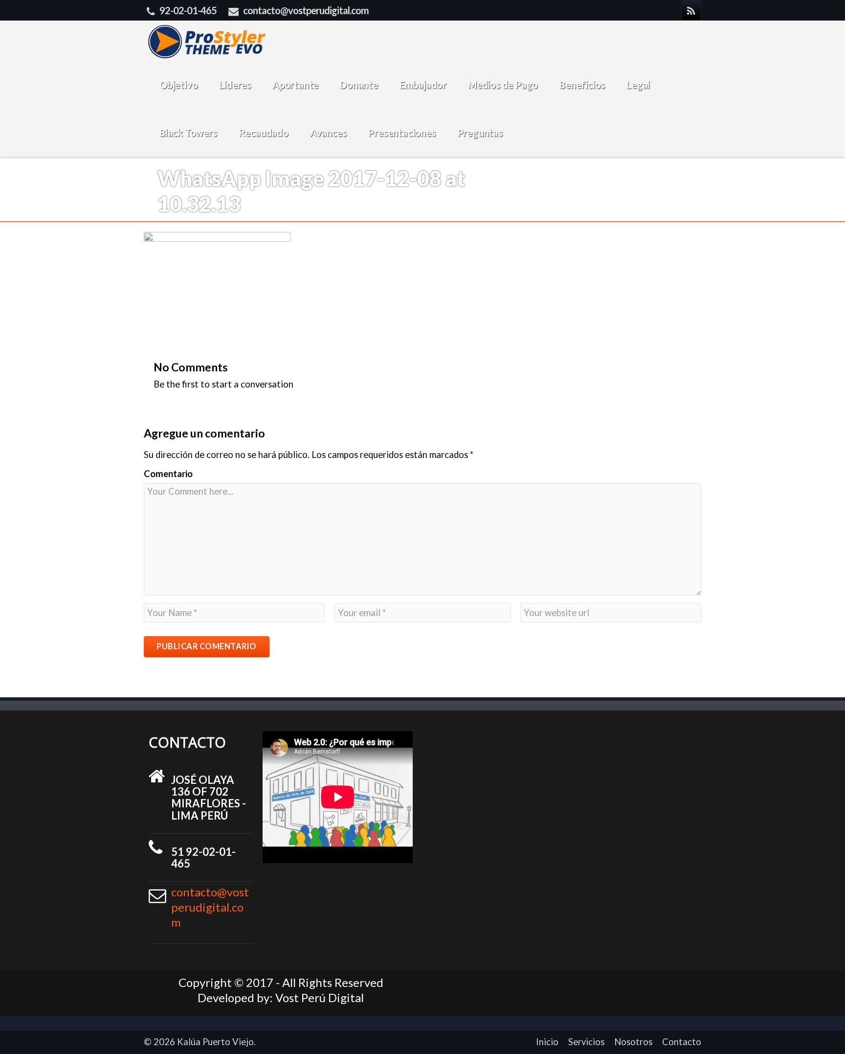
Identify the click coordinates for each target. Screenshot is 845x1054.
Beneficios (582, 85)
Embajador (423, 85)
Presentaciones (401, 132)
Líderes (235, 85)
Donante (359, 85)
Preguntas (480, 132)
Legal (638, 85)
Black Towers (188, 132)
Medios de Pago (503, 85)
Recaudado (264, 132)
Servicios (586, 1041)
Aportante (295, 85)
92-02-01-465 (188, 10)
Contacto (681, 1041)
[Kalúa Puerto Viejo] (205, 41)
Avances (328, 132)
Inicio (547, 1041)
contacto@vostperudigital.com (306, 10)
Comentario (168, 473)
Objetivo (178, 85)
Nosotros (633, 1041)
